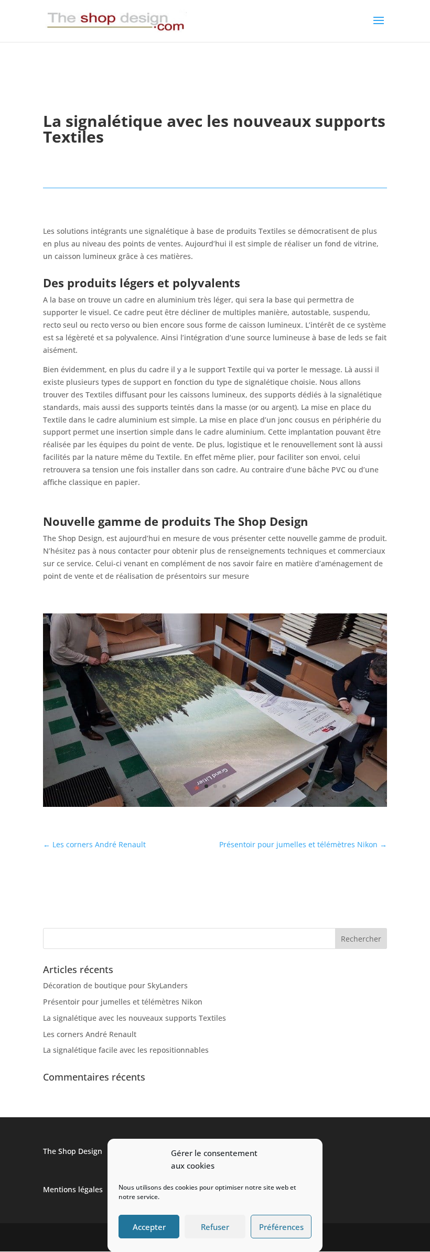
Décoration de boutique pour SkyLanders (115, 985)
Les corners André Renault (89, 1034)
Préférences (281, 1227)
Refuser (215, 1227)
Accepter (149, 1227)
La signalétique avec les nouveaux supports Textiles (134, 1018)
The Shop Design (72, 1151)
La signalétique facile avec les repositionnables (126, 1050)
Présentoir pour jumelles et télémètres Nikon (122, 1002)
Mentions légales (73, 1189)
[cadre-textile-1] (215, 807)
